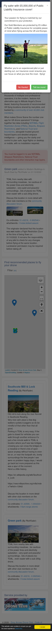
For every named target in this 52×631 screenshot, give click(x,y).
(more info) (18, 628)
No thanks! (23, 87)
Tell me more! (39, 87)
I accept (42, 627)
